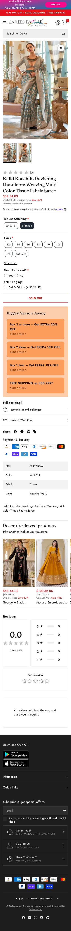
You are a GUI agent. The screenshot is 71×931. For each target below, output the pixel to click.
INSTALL (55, 4)
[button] (49, 626)
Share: (7, 431)
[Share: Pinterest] (28, 431)
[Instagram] (36, 918)
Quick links (10, 787)
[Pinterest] (48, 918)
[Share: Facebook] (15, 431)
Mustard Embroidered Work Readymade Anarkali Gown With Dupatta (50, 602)
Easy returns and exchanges (25, 409)
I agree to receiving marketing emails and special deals (37, 820)
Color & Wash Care (21, 420)
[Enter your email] (64, 810)
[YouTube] (42, 918)
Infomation (10, 776)
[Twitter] (30, 918)
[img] (16, 173)
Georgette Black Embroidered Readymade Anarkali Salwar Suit (16, 602)
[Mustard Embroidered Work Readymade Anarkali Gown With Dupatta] (52, 563)
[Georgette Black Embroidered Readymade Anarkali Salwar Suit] (19, 563)
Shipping (7, 203)
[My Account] (57, 22)
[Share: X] (22, 431)
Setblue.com (35, 909)
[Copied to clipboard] (34, 431)
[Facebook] (23, 918)
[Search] (63, 33)
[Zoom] (61, 48)
